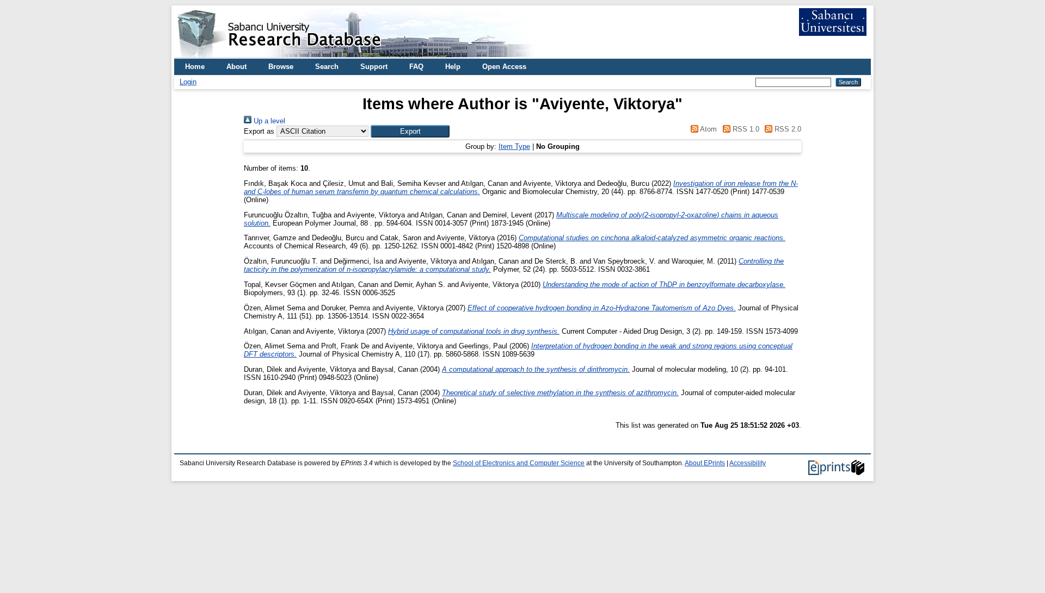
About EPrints (705, 463)
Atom (707, 129)
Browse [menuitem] (280, 67)
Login (188, 82)
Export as (259, 131)
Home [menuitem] (195, 67)
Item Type (514, 146)
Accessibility (747, 463)
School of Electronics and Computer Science (519, 463)
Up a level (268, 121)
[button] (410, 131)
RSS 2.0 (786, 129)
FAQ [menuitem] (416, 67)
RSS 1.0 (744, 129)
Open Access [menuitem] (504, 67)
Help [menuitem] (452, 67)
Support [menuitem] (374, 67)
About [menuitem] (236, 67)
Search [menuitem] (327, 67)
